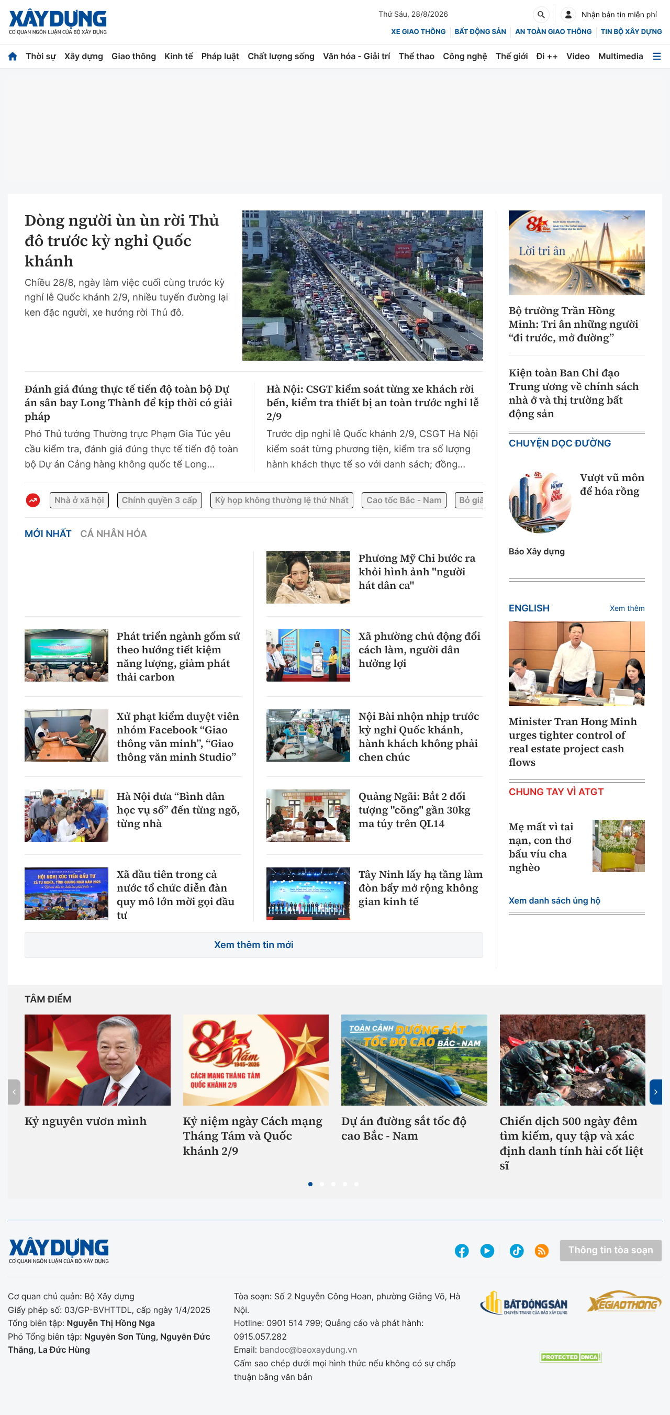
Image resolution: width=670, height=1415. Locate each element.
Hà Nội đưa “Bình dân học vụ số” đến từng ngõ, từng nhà (178, 809)
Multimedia (620, 56)
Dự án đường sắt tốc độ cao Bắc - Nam (404, 1129)
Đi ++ (547, 56)
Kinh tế (178, 56)
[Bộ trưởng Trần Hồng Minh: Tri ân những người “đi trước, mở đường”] (577, 253)
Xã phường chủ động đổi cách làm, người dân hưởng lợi (420, 649)
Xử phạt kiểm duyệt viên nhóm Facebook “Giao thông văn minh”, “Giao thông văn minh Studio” (178, 736)
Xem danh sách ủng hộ (554, 900)
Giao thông (133, 56)
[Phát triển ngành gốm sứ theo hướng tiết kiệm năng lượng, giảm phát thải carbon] (66, 655)
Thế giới (512, 56)
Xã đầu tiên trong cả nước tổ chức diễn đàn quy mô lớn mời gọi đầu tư (175, 894)
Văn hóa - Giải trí (356, 56)
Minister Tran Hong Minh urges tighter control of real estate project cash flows (573, 742)
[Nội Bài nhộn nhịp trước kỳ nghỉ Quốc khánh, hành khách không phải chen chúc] (308, 735)
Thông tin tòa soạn (610, 1250)
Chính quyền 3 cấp (159, 500)
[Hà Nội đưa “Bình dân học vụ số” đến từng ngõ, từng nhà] (66, 815)
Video (578, 56)
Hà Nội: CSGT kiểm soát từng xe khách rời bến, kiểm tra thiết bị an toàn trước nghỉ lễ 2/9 (372, 402)
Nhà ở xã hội (79, 500)
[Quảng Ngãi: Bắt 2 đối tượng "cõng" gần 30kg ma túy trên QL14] (308, 815)
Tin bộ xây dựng (631, 32)
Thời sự (41, 56)
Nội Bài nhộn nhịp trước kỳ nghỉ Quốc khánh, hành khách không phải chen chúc (419, 736)
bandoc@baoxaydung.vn (309, 1349)
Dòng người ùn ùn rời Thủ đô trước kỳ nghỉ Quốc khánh (122, 241)
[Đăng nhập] (568, 15)
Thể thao (416, 56)
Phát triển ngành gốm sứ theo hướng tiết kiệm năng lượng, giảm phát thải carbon (178, 656)
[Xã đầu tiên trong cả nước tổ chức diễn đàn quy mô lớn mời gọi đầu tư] (66, 893)
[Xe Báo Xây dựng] (624, 1301)
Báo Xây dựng (537, 551)
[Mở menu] (657, 56)
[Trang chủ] (12, 56)
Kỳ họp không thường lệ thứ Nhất (282, 500)
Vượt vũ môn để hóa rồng (612, 484)
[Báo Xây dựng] (58, 21)
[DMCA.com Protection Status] (570, 1357)
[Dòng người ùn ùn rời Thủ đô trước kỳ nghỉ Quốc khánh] (362, 285)
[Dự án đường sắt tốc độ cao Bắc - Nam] (414, 1060)
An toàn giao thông (553, 32)
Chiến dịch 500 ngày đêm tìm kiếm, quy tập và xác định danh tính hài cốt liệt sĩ (572, 1144)
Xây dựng (83, 56)
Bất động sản (481, 32)
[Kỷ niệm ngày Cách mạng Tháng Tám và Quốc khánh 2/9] (256, 1060)
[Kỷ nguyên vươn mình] (98, 1060)
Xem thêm (627, 608)
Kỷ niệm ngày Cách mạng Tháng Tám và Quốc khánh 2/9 (253, 1136)
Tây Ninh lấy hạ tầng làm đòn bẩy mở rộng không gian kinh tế (421, 887)
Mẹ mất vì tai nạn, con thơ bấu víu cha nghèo (541, 847)
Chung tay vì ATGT (556, 792)
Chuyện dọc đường (560, 443)
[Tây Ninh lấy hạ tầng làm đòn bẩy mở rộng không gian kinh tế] (308, 893)
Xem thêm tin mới (254, 945)
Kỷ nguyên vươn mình (86, 1121)
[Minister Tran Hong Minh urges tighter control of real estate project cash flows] (577, 664)
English (529, 608)
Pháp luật (220, 56)
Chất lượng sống (281, 56)
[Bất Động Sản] (524, 1303)
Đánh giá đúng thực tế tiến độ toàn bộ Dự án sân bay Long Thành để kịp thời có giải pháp (128, 402)
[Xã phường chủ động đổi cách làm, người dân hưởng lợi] (308, 655)
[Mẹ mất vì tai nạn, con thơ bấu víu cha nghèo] (619, 846)
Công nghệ (465, 56)
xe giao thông (418, 32)
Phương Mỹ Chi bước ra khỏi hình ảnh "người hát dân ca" (417, 571)
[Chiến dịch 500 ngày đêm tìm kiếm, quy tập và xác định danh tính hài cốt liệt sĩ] (573, 1060)
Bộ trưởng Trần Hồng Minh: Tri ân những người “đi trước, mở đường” (574, 324)
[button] (310, 1184)
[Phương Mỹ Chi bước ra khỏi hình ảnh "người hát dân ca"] (308, 577)
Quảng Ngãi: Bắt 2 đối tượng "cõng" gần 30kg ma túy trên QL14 (415, 809)
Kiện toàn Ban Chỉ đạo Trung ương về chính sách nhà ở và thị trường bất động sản (574, 393)
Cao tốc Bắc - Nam (403, 500)
